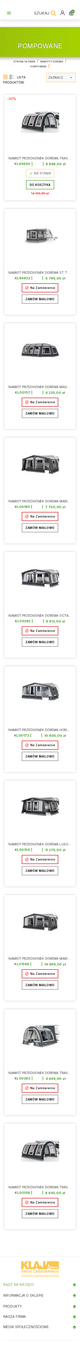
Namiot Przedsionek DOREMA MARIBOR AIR (40, 501)
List (12, 77)
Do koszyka (40, 185)
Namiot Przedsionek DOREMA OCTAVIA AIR (40, 616)
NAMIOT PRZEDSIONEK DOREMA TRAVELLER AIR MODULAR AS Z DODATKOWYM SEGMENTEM (40, 158)
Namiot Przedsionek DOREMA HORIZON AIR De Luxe (40, 730)
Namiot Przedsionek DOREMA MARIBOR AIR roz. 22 (40, 959)
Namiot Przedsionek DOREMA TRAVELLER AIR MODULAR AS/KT (40, 1187)
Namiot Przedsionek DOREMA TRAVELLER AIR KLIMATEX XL (40, 1073)
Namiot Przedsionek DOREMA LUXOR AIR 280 (40, 844)
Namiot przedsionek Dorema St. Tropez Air (40, 273)
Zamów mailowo (40, 299)
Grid (5, 77)
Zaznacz (61, 77)
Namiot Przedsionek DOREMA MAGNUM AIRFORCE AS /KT (40, 387)
